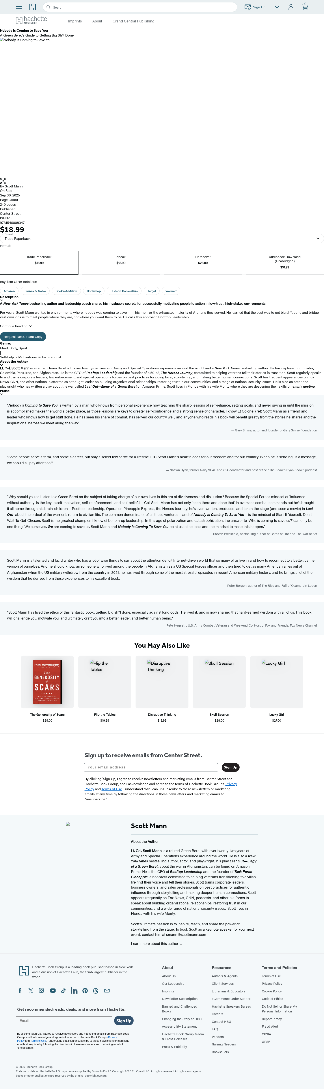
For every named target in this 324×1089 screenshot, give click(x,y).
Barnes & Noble (35, 291)
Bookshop (94, 291)
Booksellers (220, 1051)
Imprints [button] (75, 21)
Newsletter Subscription (179, 998)
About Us (169, 976)
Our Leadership (173, 983)
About (97, 21)
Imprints (168, 991)
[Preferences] (277, 7)
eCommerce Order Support (231, 998)
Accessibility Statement (179, 1026)
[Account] (291, 7)
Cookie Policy (272, 991)
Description (9, 297)
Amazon (9, 291)
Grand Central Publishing (134, 21)
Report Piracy (272, 1018)
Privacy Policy (272, 983)
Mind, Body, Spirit (13, 347)
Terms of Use (271, 976)
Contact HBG (221, 1021)
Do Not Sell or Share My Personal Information (279, 1009)
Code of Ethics (272, 998)
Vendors (218, 1036)
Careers (217, 1013)
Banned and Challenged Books (179, 1009)
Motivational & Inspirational (39, 356)
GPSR (266, 1041)
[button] (162, 181)
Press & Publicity (174, 1046)
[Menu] (19, 7)
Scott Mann (14, 186)
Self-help (7, 356)
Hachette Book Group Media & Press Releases (183, 1036)
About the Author (14, 361)
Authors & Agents (225, 976)
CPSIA (266, 1034)
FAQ (215, 1029)
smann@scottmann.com (186, 934)
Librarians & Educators (228, 991)
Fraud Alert (270, 1026)
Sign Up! (259, 6)
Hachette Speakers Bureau (231, 1006)
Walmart (171, 291)
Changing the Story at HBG (182, 1018)
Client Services (223, 983)
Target (151, 291)
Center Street (10, 213)
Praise (5, 391)
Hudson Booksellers (124, 291)
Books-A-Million (66, 291)
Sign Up (230, 767)
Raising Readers (224, 1044)
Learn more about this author (155, 943)
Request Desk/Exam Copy (23, 336)
